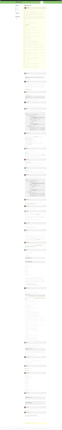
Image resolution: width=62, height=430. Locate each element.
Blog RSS (46, 428)
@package (27, 24)
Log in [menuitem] (57, 0)
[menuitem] (0, 0)
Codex (37, 2)
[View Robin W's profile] (25, 73)
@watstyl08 (26, 170)
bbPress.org (19, 2)
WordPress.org (36, 428)
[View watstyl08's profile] (25, 8)
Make (34, 2)
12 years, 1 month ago (44, 167)
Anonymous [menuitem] (59, 0)
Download (45, 2)
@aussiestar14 (38, 214)
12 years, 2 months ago (44, 7)
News (39, 2)
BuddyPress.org (41, 428)
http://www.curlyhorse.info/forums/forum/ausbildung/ (31, 415)
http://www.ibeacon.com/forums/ (28, 89)
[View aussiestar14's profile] (25, 133)
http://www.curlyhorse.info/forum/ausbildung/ (30, 203)
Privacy (19, 428)
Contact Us (18, 428)
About (32, 2)
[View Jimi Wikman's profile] (25, 211)
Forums (42, 2)
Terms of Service (22, 428)
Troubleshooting (18, 7)
